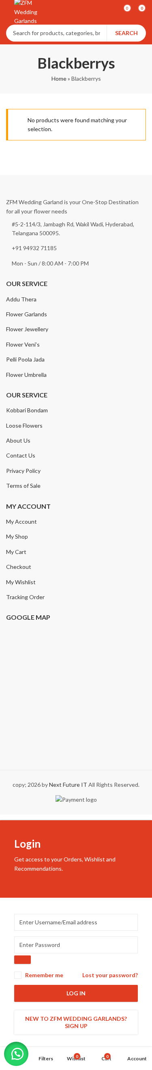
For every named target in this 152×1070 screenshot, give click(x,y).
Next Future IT (68, 784)
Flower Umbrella (26, 374)
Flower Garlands (26, 314)
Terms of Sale (23, 485)
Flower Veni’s (23, 344)
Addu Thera (21, 299)
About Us (18, 440)
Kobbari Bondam (27, 410)
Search (126, 32)
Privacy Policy (23, 470)
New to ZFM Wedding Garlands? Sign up (76, 1022)
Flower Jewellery (27, 329)
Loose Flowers (24, 425)
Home (58, 78)
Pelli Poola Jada (25, 359)
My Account (21, 521)
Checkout (18, 566)
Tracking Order (25, 597)
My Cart (16, 551)
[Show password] (22, 959)
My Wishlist (21, 582)
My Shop (17, 536)
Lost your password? (110, 975)
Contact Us (20, 455)
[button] (16, 1054)
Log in (76, 993)
